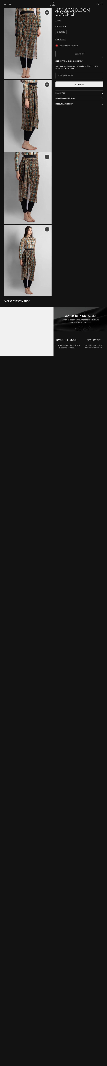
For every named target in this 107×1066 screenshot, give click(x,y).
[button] (10, 4)
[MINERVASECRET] (53, 4)
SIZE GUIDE (60, 39)
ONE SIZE (61, 32)
